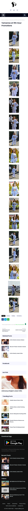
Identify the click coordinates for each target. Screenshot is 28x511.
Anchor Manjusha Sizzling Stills (18, 413)
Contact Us (20, 505)
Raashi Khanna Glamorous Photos (17, 421)
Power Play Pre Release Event (17, 427)
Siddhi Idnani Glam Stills (16, 400)
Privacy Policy (22, 503)
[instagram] (17, 10)
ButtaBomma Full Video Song (17, 481)
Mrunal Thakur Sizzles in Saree (18, 346)
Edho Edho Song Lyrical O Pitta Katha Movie (18, 488)
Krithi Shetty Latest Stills (16, 353)
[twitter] (14, 10)
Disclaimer (14, 503)
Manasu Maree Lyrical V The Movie (17, 495)
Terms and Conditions (11, 505)
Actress (6, 20)
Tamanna (19, 315)
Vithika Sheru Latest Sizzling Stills (17, 407)
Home (2, 20)
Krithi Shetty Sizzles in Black (17, 340)
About (8, 503)
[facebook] (11, 10)
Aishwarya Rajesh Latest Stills (11, 391)
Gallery (13, 315)
